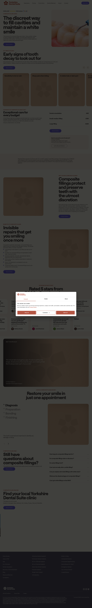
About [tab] (66, 298)
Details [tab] (46, 298)
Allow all (65, 312)
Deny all (27, 312)
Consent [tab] (26, 299)
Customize (45, 312)
